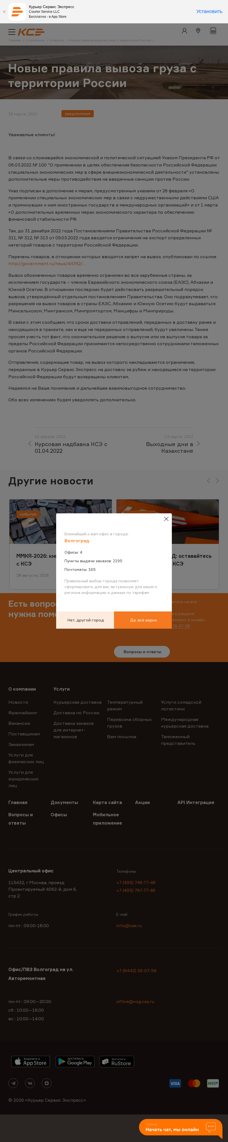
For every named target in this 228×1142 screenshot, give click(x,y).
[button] (180, 1129)
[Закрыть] (4, 11)
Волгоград (77, 540)
